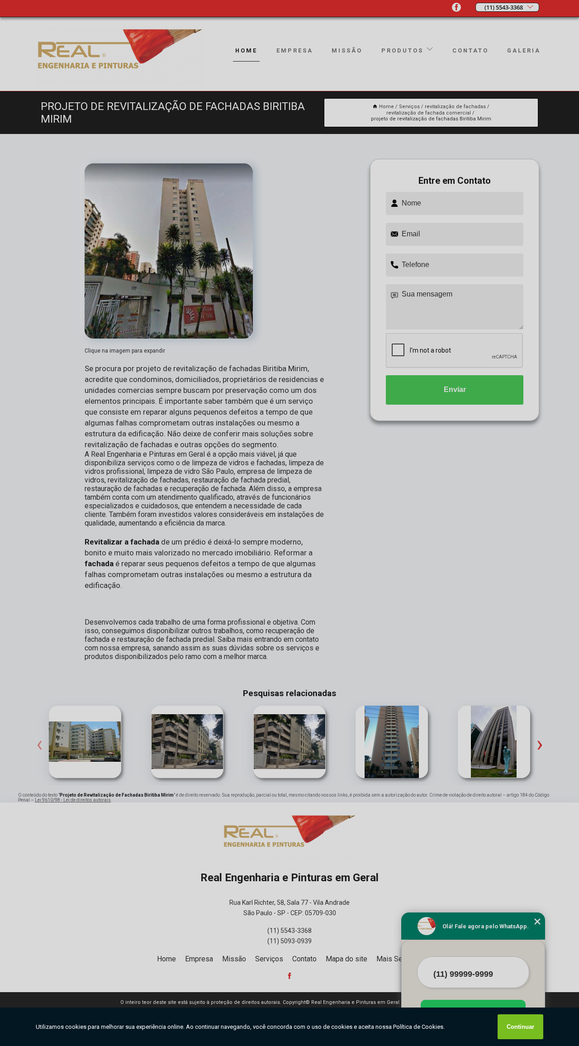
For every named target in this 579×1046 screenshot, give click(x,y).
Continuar (520, 1026)
